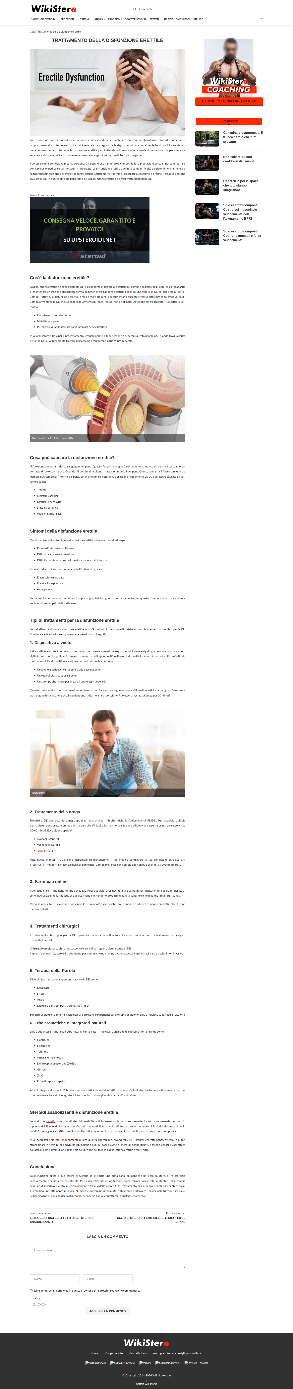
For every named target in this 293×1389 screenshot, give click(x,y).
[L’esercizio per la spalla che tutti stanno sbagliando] (207, 187)
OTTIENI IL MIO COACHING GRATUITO (229, 101)
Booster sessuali (136, 19)
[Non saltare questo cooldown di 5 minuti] (207, 163)
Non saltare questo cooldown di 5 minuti (239, 159)
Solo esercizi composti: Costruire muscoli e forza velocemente (242, 236)
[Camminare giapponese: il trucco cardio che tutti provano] (207, 139)
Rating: (37, 1298)
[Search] (261, 19)
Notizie (168, 19)
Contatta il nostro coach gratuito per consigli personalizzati (166, 1353)
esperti (78, 1196)
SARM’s (98, 19)
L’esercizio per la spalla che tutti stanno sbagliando (240, 185)
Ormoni (84, 19)
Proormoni (115, 19)
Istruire (198, 19)
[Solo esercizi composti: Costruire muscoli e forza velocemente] (207, 237)
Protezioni (67, 19)
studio (146, 291)
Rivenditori (183, 19)
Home (94, 1353)
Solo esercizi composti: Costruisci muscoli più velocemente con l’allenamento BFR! (241, 211)
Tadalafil (42, 850)
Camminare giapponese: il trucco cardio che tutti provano (243, 137)
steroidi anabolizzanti (64, 1139)
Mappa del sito (114, 1353)
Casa (33, 31)
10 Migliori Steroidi (43, 19)
